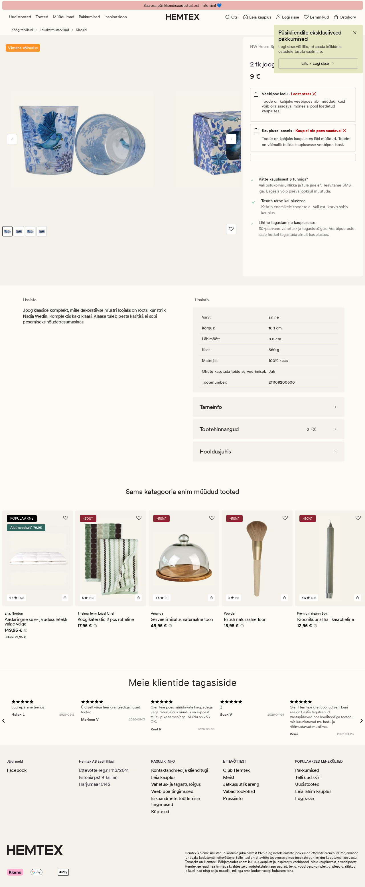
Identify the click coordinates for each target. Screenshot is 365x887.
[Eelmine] (12, 139)
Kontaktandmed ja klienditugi (179, 770)
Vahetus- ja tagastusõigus (176, 784)
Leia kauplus (163, 777)
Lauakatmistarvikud (54, 30)
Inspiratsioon (115, 17)
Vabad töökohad (239, 791)
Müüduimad (63, 17)
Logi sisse (304, 798)
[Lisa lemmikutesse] (231, 229)
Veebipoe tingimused (172, 791)
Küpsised (160, 811)
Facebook (16, 770)
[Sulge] (354, 32)
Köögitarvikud (22, 30)
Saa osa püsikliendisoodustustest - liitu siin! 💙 (182, 5)
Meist (228, 777)
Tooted (42, 17)
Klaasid (81, 30)
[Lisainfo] (24, 631)
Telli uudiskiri (307, 777)
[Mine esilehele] (182, 17)
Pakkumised (89, 17)
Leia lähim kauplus (313, 791)
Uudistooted (20, 17)
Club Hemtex (236, 770)
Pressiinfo (232, 798)
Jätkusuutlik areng (241, 784)
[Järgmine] (231, 139)
